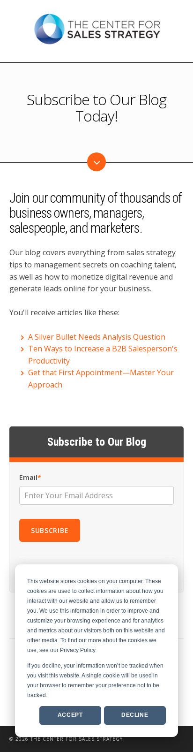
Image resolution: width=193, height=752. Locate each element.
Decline (134, 715)
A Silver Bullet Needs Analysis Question (96, 337)
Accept (70, 715)
